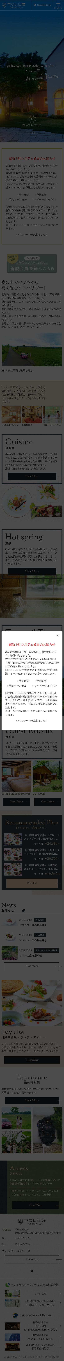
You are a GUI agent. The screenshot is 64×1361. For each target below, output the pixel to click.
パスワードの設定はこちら (33, 720)
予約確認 (24, 680)
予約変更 (42, 680)
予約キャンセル (18, 685)
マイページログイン (45, 685)
